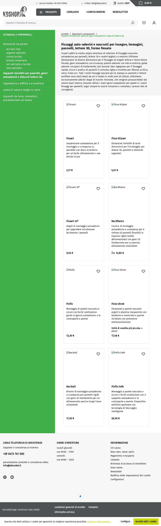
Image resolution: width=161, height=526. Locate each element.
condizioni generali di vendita (70, 507)
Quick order (123, 3)
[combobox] (67, 23)
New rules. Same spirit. (122, 452)
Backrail (71, 386)
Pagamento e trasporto (122, 455)
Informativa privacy (65, 512)
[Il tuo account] (154, 23)
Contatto (115, 459)
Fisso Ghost (117, 303)
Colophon (93, 507)
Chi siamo (116, 448)
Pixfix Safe (117, 386)
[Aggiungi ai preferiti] (98, 106)
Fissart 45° (72, 221)
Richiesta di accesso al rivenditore (128, 463)
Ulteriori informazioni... (99, 521)
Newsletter (116, 471)
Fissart (70, 138)
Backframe (117, 221)
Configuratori (117, 479)
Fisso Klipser (118, 138)
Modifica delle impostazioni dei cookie (131, 475)
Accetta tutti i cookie (146, 521)
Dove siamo (117, 467)
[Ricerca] (132, 23)
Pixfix (69, 303)
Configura (125, 521)
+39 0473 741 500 (13, 454)
